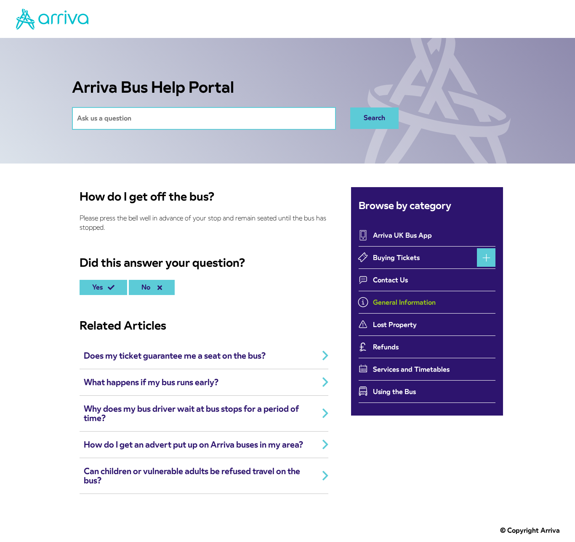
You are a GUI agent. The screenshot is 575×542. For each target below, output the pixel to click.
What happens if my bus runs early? (151, 382)
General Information (404, 302)
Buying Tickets (396, 257)
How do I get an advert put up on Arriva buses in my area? (193, 444)
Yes (99, 287)
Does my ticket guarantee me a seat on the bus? (175, 355)
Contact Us (390, 280)
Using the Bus (394, 391)
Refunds (386, 347)
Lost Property (395, 324)
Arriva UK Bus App (402, 235)
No (147, 287)
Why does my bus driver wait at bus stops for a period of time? (191, 413)
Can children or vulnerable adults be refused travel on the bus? (192, 476)
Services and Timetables (411, 369)
